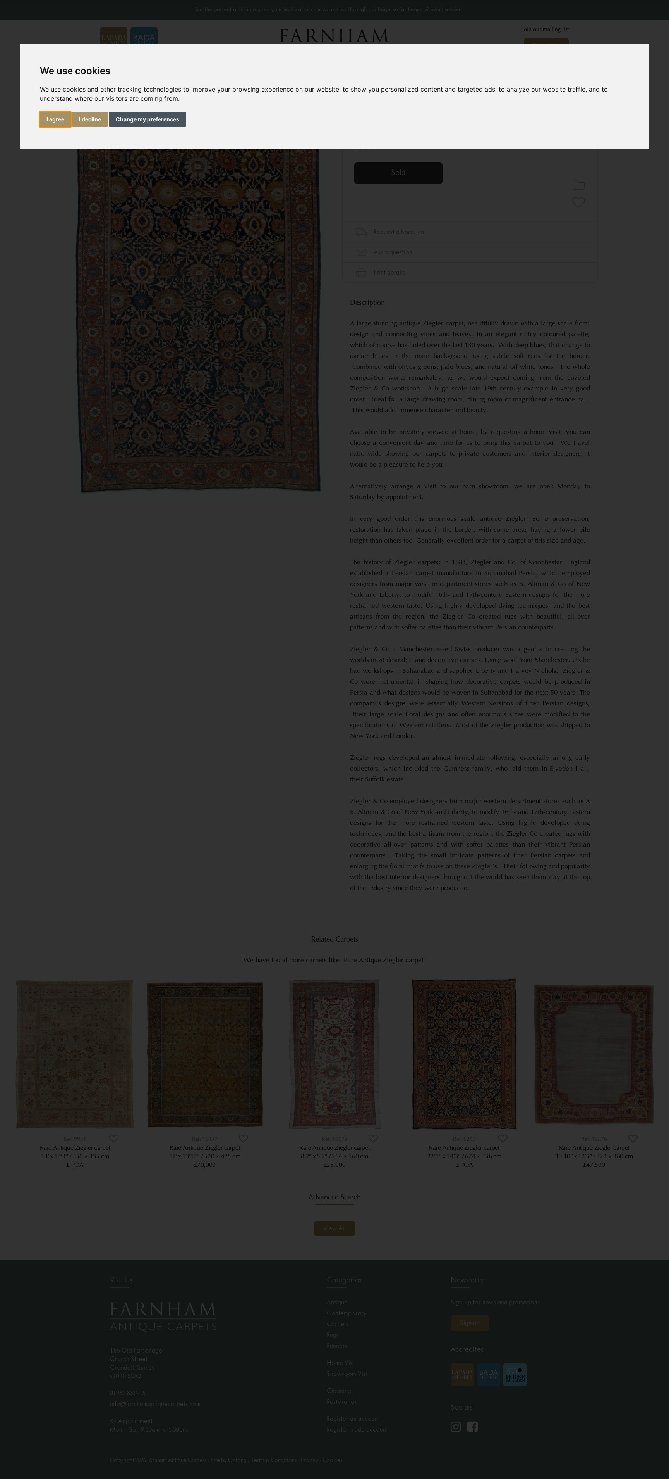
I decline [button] (90, 119)
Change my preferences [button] (147, 119)
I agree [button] (55, 119)
